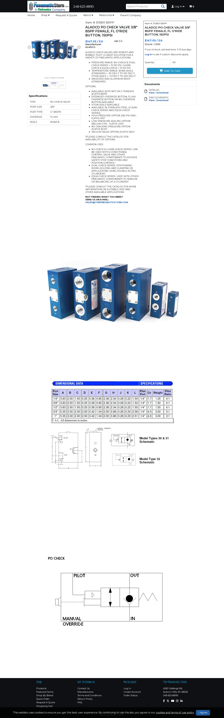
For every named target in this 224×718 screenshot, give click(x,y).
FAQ (79, 702)
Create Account (132, 692)
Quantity (149, 62)
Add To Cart (172, 71)
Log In (179, 6)
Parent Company (130, 15)
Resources (106, 15)
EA (174, 62)
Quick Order (43, 699)
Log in (148, 54)
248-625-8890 (170, 695)
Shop (44, 15)
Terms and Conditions (89, 695)
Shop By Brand (44, 695)
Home (31, 15)
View (152, 92)
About (87, 15)
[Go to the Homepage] (48, 6)
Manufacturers (85, 692)
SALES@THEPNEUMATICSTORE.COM (106, 202)
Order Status (130, 695)
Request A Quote (66, 15)
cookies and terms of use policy (175, 712)
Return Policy (84, 699)
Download (162, 92)
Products (41, 688)
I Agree (203, 712)
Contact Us (83, 688)
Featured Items (44, 692)
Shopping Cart (44, 706)
